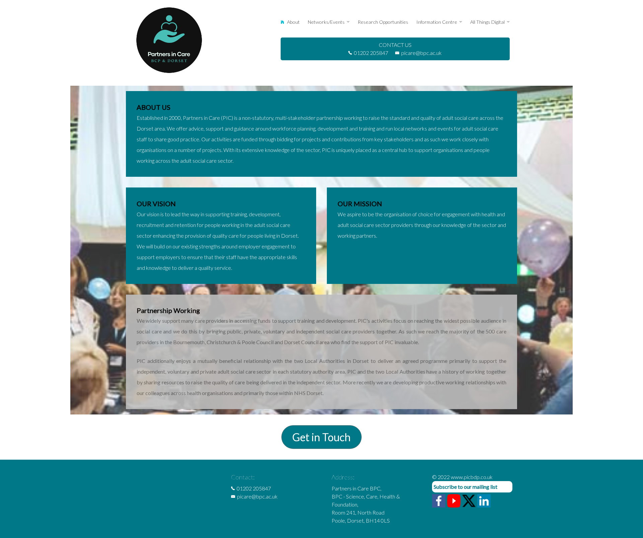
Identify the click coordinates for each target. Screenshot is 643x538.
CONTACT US (395, 45)
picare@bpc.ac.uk (421, 53)
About (293, 22)
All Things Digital (487, 22)
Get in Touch (321, 437)
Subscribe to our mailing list (465, 486)
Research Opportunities (383, 22)
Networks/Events (326, 22)
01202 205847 (371, 53)
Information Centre (436, 22)
